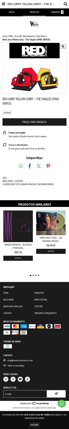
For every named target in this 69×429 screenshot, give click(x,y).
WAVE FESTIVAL (40, 299)
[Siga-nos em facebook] (13, 379)
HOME (6, 292)
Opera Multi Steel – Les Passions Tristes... (51, 239)
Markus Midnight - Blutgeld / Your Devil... (18, 246)
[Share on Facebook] (30, 166)
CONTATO (7, 313)
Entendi (35, 424)
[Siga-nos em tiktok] (27, 379)
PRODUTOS (39, 292)
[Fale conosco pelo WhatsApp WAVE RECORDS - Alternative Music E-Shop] (62, 403)
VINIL (11, 36)
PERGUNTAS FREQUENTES (45, 313)
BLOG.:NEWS (8, 299)
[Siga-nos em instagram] (5, 379)
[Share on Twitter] (39, 166)
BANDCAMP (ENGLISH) (12, 306)
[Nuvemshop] (34, 404)
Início (5, 36)
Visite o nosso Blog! (16, 365)
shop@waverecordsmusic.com (20, 360)
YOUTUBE (38, 306)
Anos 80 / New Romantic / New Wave (30, 36)
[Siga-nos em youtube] (20, 379)
